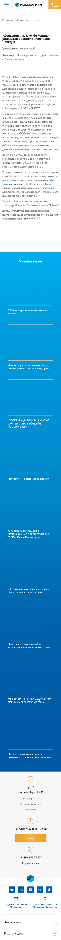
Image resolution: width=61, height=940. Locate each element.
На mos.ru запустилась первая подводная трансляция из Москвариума (30, 756)
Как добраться (30, 798)
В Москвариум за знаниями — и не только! (27, 312)
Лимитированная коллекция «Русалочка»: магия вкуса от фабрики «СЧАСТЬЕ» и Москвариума (29, 533)
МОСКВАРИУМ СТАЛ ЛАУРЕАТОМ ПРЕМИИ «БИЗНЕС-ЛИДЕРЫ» (29, 701)
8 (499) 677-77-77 (30, 857)
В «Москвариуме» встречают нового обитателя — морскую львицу (28, 590)
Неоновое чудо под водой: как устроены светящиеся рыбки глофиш (29, 645)
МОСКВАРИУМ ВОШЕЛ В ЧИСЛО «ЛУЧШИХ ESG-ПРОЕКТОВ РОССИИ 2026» (28, 423)
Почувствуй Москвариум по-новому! (28, 478)
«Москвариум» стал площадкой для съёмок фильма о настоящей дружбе (29, 367)
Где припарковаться (30, 804)
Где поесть (30, 809)
